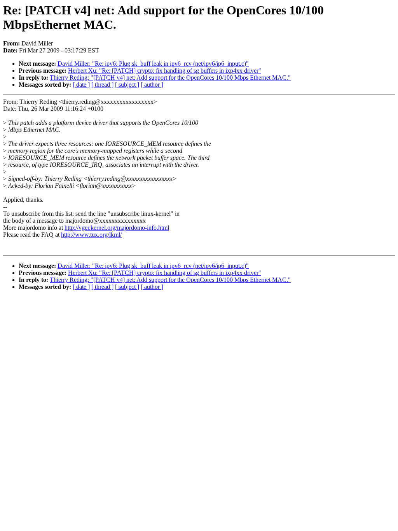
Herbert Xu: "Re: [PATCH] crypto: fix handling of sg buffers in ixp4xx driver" (164, 70)
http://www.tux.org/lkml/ (91, 234)
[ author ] (152, 84)
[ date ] (81, 84)
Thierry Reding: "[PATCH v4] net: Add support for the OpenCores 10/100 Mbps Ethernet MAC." (170, 77)
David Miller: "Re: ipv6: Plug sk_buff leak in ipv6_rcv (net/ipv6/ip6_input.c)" (153, 63)
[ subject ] (127, 84)
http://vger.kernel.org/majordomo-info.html (117, 227)
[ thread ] (102, 84)
